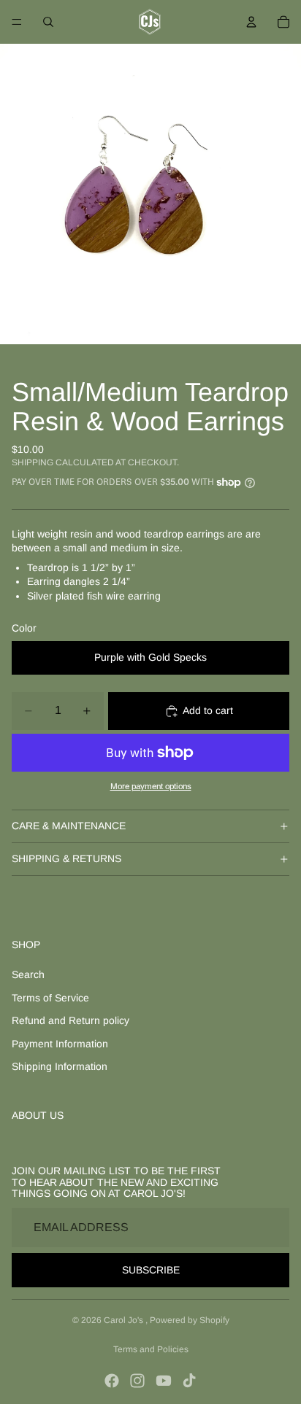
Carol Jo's (124, 1320)
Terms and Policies (150, 1349)
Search (28, 974)
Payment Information (60, 1044)
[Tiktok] (189, 1380)
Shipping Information (59, 1066)
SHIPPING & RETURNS (66, 858)
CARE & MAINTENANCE (69, 825)
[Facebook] (112, 1380)
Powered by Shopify (189, 1320)
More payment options (150, 786)
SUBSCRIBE (151, 1270)
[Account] (251, 22)
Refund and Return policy (70, 1020)
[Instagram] (137, 1380)
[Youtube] (163, 1380)
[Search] (48, 22)
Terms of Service (50, 998)
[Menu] (17, 22)
